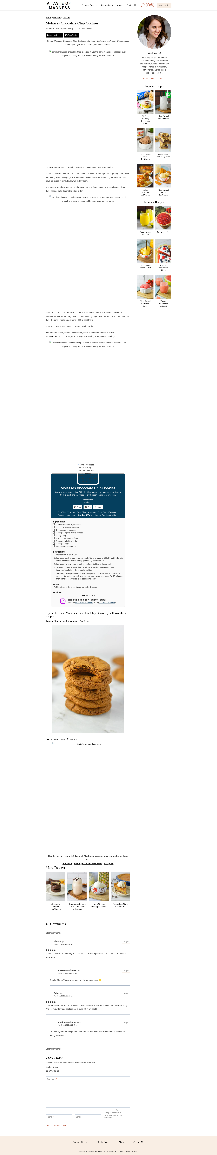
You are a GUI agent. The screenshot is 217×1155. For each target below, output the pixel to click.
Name (50, 1117)
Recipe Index (107, 5)
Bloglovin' (67, 863)
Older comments (53, 933)
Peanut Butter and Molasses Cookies (67, 621)
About (120, 5)
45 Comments (87, 29)
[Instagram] (152, 5)
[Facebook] (143, 5)
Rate (99, 507)
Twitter (77, 863)
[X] (148, 5)
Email (79, 1117)
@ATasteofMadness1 (84, 602)
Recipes (57, 17)
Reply (126, 942)
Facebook (87, 863)
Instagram (108, 863)
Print (78, 507)
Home (48, 17)
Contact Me (132, 5)
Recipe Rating (52, 1067)
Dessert (66, 17)
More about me (153, 78)
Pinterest (97, 863)
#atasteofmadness (54, 336)
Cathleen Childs (53, 29)
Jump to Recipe (55, 35)
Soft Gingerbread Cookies (61, 739)
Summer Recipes (89, 5)
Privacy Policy (131, 1151)
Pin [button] (89, 507)
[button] (84, 499)
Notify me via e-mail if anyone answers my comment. (114, 1115)
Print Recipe (72, 35)
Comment (52, 1079)
